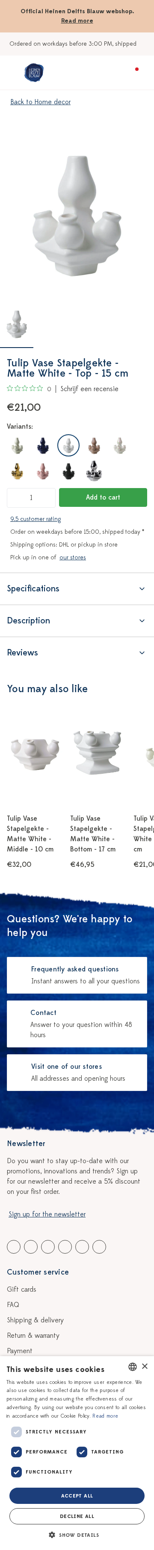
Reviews (22, 652)
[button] (77, 1535)
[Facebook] (14, 1247)
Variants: (20, 426)
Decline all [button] (77, 1516)
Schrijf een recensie (89, 389)
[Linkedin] (48, 1247)
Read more (77, 20)
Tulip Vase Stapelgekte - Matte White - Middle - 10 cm (30, 834)
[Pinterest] (82, 1247)
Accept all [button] (77, 1495)
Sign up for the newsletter (47, 1214)
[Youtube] (31, 1247)
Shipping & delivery (35, 1320)
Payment (20, 1351)
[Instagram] (99, 1247)
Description (28, 620)
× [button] (144, 1366)
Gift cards (21, 1289)
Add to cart (103, 497)
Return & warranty (33, 1335)
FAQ (13, 1305)
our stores (72, 557)
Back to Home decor (40, 102)
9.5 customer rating (35, 519)
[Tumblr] (65, 1247)
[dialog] (77, 1453)
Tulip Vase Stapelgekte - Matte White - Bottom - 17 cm (93, 834)
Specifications (33, 588)
